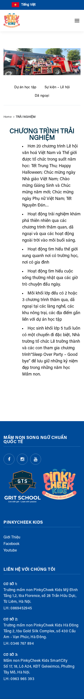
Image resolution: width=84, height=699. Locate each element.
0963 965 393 (22, 679)
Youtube (10, 550)
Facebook (11, 544)
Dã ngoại (42, 96)
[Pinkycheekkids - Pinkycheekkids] (12, 20)
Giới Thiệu (12, 537)
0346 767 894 (22, 644)
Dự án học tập (25, 87)
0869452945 (21, 608)
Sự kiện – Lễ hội (57, 87)
